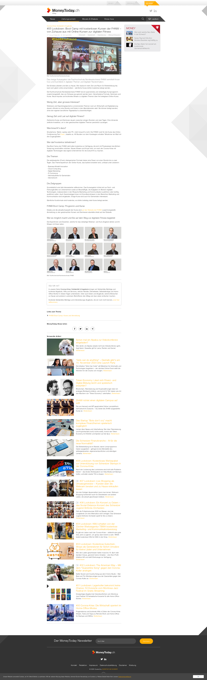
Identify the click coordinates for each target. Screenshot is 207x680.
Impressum (93, 665)
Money (111, 3)
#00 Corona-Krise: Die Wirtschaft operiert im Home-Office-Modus (98, 606)
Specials (130, 3)
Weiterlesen (80, 350)
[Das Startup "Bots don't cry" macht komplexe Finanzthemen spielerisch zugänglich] (60, 427)
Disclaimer (123, 665)
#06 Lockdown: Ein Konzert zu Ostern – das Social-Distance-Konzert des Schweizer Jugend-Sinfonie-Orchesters (98, 505)
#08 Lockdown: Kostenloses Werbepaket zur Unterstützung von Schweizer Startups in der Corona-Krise (98, 463)
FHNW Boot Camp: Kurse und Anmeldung (64, 315)
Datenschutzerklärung (108, 665)
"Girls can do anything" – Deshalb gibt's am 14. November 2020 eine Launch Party (98, 361)
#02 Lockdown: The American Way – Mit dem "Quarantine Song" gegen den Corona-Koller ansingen (98, 568)
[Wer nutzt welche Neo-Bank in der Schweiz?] (129, 33)
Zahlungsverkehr (68, 19)
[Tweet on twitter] (80, 329)
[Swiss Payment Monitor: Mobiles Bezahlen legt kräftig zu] (129, 39)
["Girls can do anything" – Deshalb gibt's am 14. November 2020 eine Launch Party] (60, 367)
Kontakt (74, 665)
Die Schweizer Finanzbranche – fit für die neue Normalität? (96, 442)
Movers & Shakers (90, 19)
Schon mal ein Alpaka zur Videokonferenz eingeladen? (97, 341)
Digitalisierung (102, 35)
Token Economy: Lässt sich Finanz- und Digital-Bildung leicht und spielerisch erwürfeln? (96, 383)
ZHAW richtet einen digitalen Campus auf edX (96, 401)
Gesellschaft (91, 35)
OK (198, 676)
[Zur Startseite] (103, 652)
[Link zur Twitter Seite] (151, 11)
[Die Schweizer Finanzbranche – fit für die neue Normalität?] (60, 448)
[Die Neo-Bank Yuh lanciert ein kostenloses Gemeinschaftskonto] (129, 45)
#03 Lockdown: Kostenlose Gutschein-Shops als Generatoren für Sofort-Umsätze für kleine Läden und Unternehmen (97, 547)
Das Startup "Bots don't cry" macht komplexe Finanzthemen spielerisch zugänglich (94, 423)
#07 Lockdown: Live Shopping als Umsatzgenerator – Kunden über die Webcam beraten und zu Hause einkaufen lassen (97, 484)
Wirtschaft (82, 35)
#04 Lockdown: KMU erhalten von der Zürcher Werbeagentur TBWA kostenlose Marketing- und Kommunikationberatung (96, 526)
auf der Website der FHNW (92, 210)
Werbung (132, 665)
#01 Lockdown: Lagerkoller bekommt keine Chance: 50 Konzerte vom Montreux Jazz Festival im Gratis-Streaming (98, 588)
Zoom (62, 134)
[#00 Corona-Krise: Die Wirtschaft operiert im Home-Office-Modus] (60, 612)
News (52, 19)
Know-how (109, 19)
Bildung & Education (114, 35)
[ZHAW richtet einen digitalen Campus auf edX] (60, 407)
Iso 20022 (149, 3)
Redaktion (83, 665)
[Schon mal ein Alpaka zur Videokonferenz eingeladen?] (60, 347)
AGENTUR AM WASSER (110, 669)
